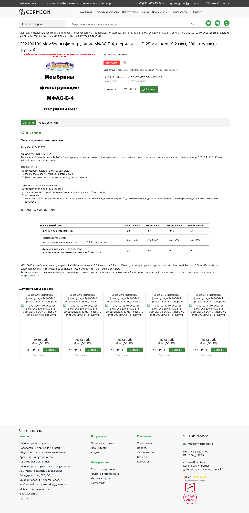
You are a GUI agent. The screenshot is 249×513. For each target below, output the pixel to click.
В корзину (151, 89)
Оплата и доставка (108, 12)
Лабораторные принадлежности (39, 447)
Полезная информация (105, 473)
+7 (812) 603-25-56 (150, 3)
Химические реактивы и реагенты (40, 470)
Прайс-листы (159, 12)
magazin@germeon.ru (188, 3)
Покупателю (129, 12)
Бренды (24, 498)
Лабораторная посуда (32, 443)
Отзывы (142, 457)
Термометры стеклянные (34, 461)
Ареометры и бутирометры (36, 457)
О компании (85, 12)
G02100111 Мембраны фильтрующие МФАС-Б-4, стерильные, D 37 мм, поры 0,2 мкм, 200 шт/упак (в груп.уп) (208, 298)
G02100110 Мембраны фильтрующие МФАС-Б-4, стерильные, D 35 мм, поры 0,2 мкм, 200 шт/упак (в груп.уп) (166, 298)
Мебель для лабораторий (35, 489)
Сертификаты (145, 452)
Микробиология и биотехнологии (40, 479)
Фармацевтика (28, 493)
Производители (180, 12)
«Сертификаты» (30, 275)
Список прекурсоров (103, 469)
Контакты (198, 12)
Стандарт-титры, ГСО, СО (34, 475)
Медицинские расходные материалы (42, 452)
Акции (145, 12)
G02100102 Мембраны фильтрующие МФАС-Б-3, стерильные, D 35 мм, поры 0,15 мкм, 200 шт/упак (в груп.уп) (82, 298)
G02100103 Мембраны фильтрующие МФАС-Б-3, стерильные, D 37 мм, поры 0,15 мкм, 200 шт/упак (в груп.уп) (124, 298)
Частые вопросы (101, 478)
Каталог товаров (32, 24)
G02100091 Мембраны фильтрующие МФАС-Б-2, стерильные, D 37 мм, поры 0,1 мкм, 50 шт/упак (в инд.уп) (40, 298)
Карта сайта (98, 483)
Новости (142, 447)
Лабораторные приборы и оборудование (45, 466)
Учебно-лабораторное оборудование (42, 484)
